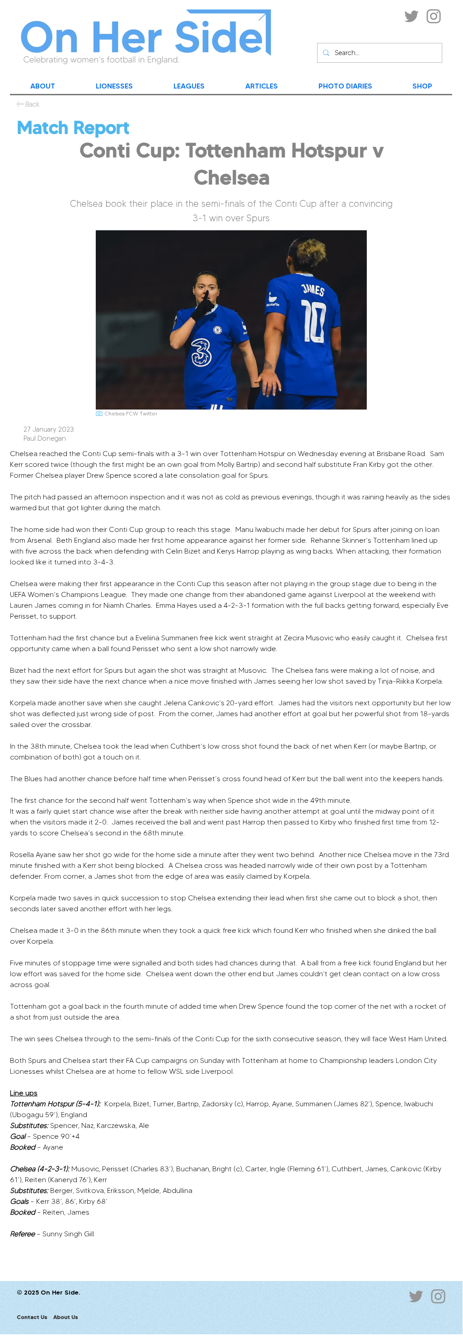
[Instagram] (433, 16)
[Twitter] (411, 16)
